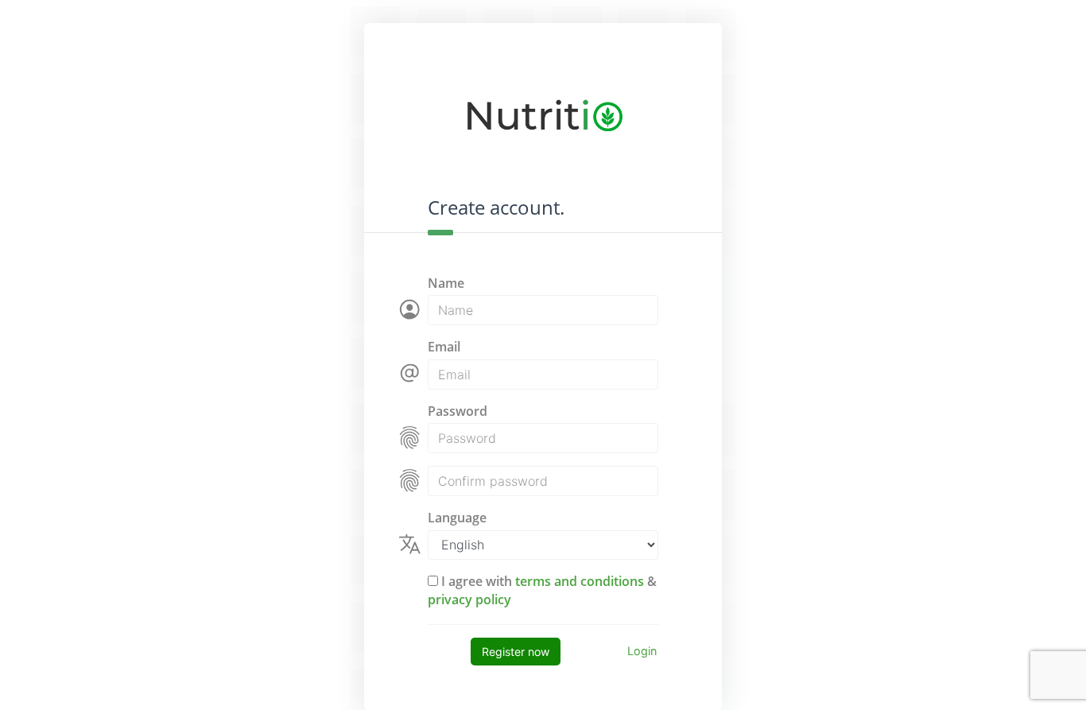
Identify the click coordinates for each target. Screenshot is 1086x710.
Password (457, 411)
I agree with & (542, 589)
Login (642, 651)
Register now (515, 651)
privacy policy (469, 599)
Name (446, 283)
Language (457, 517)
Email (444, 346)
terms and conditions (579, 581)
